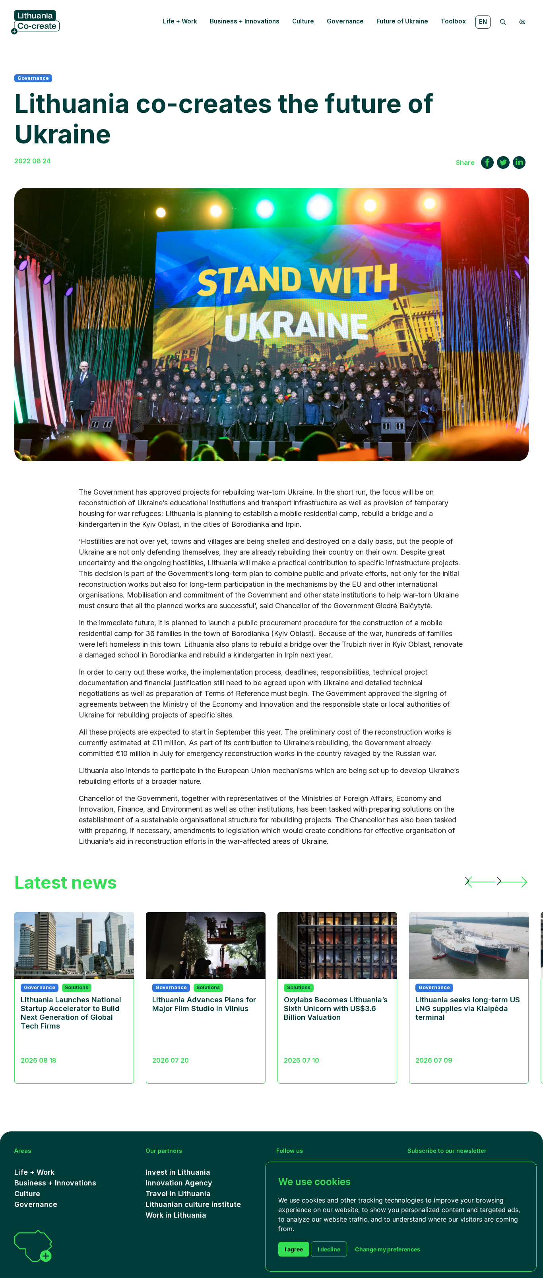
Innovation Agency (178, 1183)
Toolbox (453, 21)
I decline (329, 1249)
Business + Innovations (244, 21)
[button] (481, 882)
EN (483, 21)
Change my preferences (387, 1249)
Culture (303, 21)
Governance (345, 21)
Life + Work (180, 21)
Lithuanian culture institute (193, 1204)
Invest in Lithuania (177, 1172)
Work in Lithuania (175, 1215)
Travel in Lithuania (178, 1193)
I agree (294, 1249)
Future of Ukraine (402, 21)
